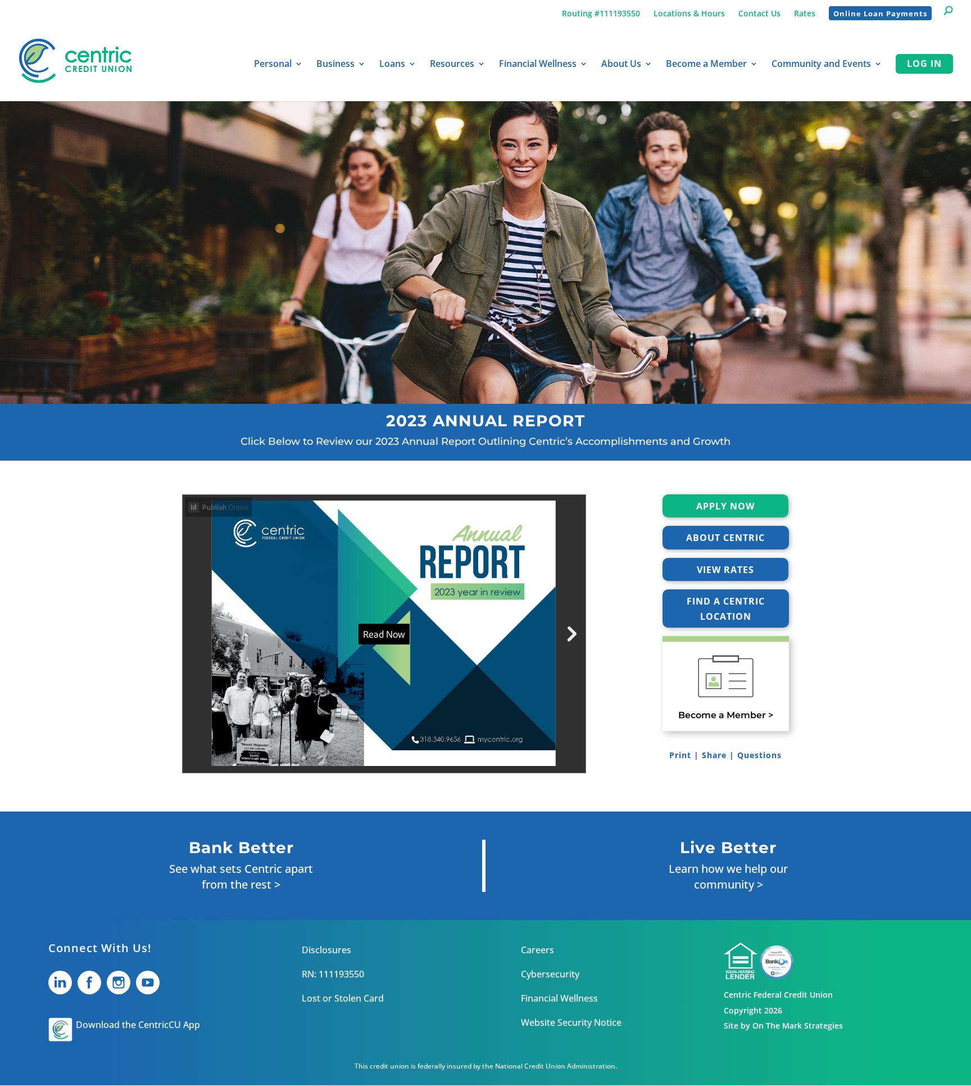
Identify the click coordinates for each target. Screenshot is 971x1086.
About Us (621, 65)
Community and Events (821, 65)
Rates (804, 13)
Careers (537, 950)
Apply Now (725, 506)
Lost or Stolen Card (343, 998)
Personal (273, 65)
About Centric (725, 537)
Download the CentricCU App (138, 1025)
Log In (924, 63)
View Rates (725, 570)
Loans (392, 65)
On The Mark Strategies (797, 1025)
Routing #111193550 (601, 13)
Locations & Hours (689, 13)
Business (335, 65)
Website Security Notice (571, 1022)
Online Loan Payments (880, 13)
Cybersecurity (550, 974)
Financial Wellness (538, 65)
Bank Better (241, 847)
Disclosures (326, 950)
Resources (452, 65)
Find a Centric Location (726, 609)
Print (680, 755)
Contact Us (759, 13)
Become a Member (706, 65)
